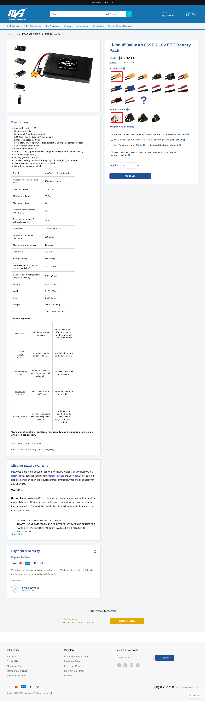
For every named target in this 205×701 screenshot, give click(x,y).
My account (168, 15)
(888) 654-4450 (162, 687)
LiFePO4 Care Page (74, 671)
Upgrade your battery (122, 127)
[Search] (129, 14)
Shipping (113, 62)
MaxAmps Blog (14, 666)
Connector (116, 68)
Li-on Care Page (72, 666)
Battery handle (20, 416)
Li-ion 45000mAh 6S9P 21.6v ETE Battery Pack (39, 34)
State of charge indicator (20, 354)
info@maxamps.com (187, 687)
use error (73, 476)
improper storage (55, 476)
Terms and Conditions (18, 671)
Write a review (127, 621)
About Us (11, 656)
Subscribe (165, 658)
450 (26, 443)
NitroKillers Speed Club (76, 656)
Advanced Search (16, 675)
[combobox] (77, 14)
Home (10, 34)
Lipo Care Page (72, 661)
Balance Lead (118, 109)
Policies (68, 675)
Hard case (20, 333)
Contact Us (12, 661)
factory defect (17, 476)
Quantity (113, 165)
